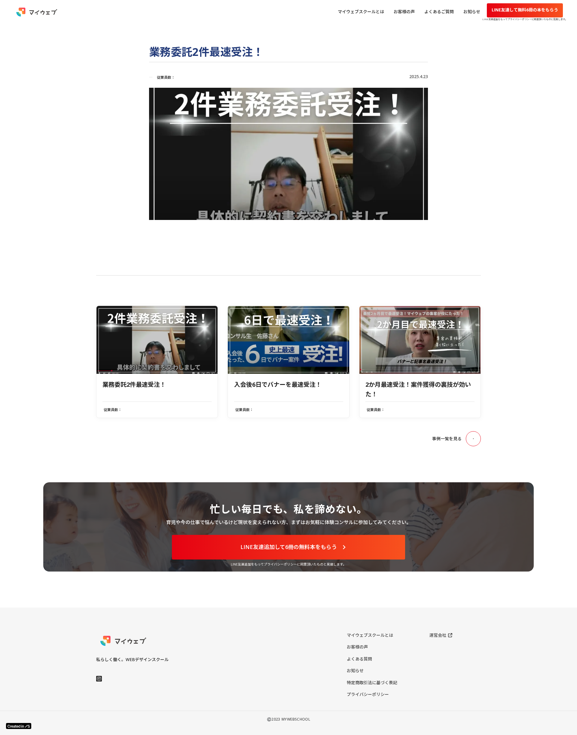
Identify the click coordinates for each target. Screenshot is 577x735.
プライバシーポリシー (368, 694)
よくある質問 (359, 659)
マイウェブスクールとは (370, 635)
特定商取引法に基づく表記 (372, 682)
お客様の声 (357, 647)
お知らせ (355, 670)
